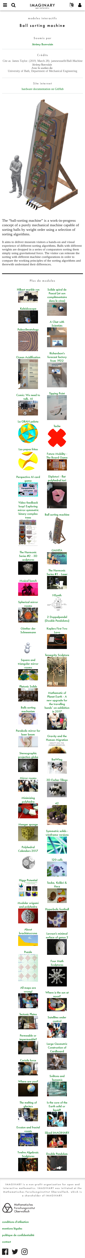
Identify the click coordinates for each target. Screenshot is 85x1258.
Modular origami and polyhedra (28, 904)
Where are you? (28, 1081)
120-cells (57, 860)
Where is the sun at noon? (57, 994)
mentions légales (12, 1228)
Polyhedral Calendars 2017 (28, 849)
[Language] (71, 5)
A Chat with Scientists (57, 323)
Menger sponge (28, 824)
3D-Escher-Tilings (56, 780)
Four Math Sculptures (57, 963)
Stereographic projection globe (28, 755)
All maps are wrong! (28, 989)
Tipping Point (57, 393)
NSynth (56, 595)
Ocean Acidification (28, 357)
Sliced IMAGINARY (57, 1133)
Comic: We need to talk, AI (28, 397)
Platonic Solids (28, 686)
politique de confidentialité (18, 1235)
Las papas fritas (28, 449)
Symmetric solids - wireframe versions (57, 833)
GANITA (57, 550)
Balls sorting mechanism (28, 709)
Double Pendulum (57, 1154)
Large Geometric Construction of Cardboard (57, 1047)
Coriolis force (28, 1060)
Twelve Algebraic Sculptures (28, 1154)
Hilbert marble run (28, 289)
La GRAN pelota (28, 421)
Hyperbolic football (57, 909)
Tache (57, 426)
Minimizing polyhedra (28, 799)
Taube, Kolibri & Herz (57, 884)
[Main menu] (5, 5)
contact (6, 1242)
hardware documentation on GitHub (43, 89)
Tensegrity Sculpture (57, 655)
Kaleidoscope (28, 308)
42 (57, 803)
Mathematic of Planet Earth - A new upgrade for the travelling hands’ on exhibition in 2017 (57, 702)
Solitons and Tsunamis (57, 1078)
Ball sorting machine (57, 514)
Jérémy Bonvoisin (42, 44)
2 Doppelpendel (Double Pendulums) (57, 618)
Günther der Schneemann (28, 630)
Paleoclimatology (28, 329)
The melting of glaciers (28, 1104)
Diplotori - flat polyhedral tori (57, 478)
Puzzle (28, 952)
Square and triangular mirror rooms (28, 663)
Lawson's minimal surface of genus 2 (57, 935)
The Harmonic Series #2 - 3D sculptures (28, 555)
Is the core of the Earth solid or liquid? (57, 1106)
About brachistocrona (28, 931)
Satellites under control (57, 1019)
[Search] (13, 5)
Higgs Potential (28, 880)
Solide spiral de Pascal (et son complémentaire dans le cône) (57, 295)
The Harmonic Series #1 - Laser (57, 572)
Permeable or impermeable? (28, 1037)
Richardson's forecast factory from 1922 (57, 357)
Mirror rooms (28, 778)
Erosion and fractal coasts (28, 1129)
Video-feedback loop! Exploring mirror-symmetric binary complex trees (28, 510)
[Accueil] (42, 4)
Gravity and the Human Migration (57, 738)
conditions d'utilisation (15, 1222)
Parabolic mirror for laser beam (28, 732)
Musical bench (28, 581)
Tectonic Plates (28, 1014)
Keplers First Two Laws (57, 630)
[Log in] (80, 5)
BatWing (57, 759)
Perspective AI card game (28, 478)
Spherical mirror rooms (28, 604)
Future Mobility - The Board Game (56, 455)
